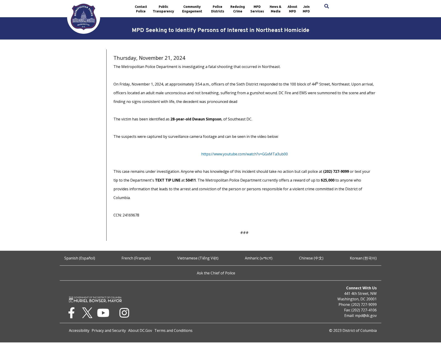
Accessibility (79, 330)
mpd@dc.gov (366, 315)
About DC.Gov (140, 330)
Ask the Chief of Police (216, 273)
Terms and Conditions (173, 330)
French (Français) (136, 258)
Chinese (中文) (311, 258)
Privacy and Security (109, 330)
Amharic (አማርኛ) (258, 258)
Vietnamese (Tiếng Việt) (197, 258)
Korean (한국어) (363, 258)
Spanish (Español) (79, 258)
